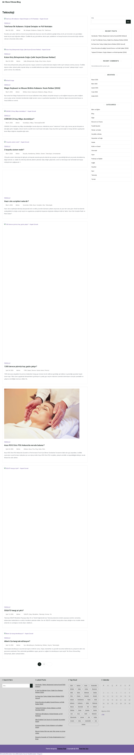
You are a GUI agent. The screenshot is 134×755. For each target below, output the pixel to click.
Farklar (95, 692)
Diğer (92, 118)
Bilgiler (72, 689)
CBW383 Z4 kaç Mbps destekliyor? (19, 119)
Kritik (95, 699)
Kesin (29, 92)
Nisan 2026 (94, 80)
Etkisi (78, 692)
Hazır (34, 205)
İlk (24, 30)
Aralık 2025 (94, 96)
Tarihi (85, 713)
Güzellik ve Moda (96, 134)
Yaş (89, 717)
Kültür (87, 703)
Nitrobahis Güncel (11, 754)
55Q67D (26, 614)
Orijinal (39, 30)
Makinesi (94, 703)
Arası (85, 685)
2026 (71, 685)
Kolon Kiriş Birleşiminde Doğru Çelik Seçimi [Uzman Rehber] (29, 57)
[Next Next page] (49, 664)
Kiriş (40, 61)
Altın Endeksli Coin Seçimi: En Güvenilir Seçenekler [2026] (50, 720)
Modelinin (35, 614)
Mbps (32, 123)
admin (18, 30)
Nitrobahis (3, 754)
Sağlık (93, 163)
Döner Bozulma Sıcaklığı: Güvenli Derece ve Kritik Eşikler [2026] (109, 48)
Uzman (47, 614)
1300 (25, 370)
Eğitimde (86, 692)
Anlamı (78, 685)
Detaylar (28, 30)
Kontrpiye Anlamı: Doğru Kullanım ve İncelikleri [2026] (49, 726)
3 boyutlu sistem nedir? (14, 150)
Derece (34, 370)
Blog (92, 113)
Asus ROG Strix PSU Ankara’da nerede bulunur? (24, 445)
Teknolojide (49, 205)
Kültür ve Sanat (95, 146)
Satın (40, 449)
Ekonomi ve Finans (97, 122)
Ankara (26, 449)
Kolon (44, 61)
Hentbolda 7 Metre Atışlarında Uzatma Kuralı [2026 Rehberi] (109, 36)
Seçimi (49, 61)
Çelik (25, 61)
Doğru (37, 61)
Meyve (72, 706)
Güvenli (95, 696)
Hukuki (72, 699)
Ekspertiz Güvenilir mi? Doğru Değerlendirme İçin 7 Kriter (50, 738)
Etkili (30, 205)
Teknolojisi (49, 153)
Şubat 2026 (94, 88)
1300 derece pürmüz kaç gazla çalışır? (20, 366)
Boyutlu (25, 153)
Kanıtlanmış (31, 153)
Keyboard (34, 92)
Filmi (71, 696)
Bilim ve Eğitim (95, 109)
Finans (78, 696)
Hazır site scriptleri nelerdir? (16, 201)
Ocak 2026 (94, 92)
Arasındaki (94, 685)
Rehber (38, 153)
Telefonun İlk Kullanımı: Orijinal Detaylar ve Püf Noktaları (28, 26)
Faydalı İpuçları (95, 126)
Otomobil (94, 150)
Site (44, 205)
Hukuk (93, 142)
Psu (33, 449)
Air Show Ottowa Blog (11, 2)
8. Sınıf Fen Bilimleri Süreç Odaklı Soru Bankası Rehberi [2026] (109, 40)
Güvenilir (86, 696)
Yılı (51, 614)
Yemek (93, 179)
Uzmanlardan (57, 153)
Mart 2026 (94, 84)
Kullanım (72, 703)
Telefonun (48, 30)
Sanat (79, 710)
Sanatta (87, 710)
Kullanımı (34, 30)
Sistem (43, 153)
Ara (92, 18)
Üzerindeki (88, 720)
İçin (25, 645)
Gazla (38, 370)
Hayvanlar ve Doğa (96, 138)
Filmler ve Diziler (96, 130)
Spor (92, 171)
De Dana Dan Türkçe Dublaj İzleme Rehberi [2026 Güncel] (108, 44)
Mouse (50, 92)
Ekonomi (94, 689)
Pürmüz (47, 370)
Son (72, 713)
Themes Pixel (61, 749)
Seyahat (93, 167)
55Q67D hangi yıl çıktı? (14, 610)
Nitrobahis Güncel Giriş (23, 754)
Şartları (83, 724)
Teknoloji (7, 23)
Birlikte (25, 92)
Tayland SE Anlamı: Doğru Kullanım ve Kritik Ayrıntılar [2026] (109, 52)
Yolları (95, 717)
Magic (46, 92)
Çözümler (26, 205)
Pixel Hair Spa (83, 749)
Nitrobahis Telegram (36, 754)
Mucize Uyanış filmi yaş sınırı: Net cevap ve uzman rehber (50, 732)
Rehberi (72, 710)
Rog (36, 449)
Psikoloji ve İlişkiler (96, 159)
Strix (43, 449)
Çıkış (30, 614)
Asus (30, 449)
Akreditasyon (30, 645)
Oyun (92, 154)
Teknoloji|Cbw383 (39, 123)
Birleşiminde (30, 61)
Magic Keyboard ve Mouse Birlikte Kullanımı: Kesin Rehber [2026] (32, 88)
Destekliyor (26, 123)
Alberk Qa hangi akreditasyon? (17, 641)
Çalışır (29, 370)
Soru (78, 713)
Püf (43, 30)
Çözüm (72, 720)
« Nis (102, 714)
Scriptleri (39, 205)
